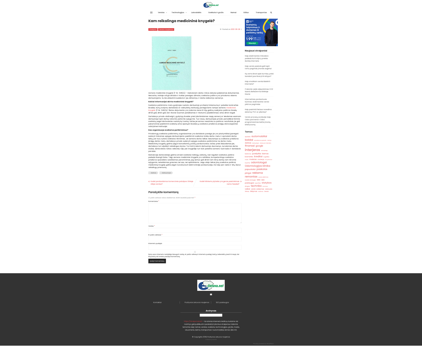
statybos (267, 182)
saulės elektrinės (263, 177)
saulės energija (250, 180)
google (259, 145)
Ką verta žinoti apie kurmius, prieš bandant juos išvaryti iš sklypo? (259, 75)
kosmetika (249, 157)
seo (258, 179)
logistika (266, 157)
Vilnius (247, 191)
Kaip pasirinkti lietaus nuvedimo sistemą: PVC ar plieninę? (258, 110)
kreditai (258, 156)
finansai (250, 145)
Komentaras (153, 201)
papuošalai (250, 169)
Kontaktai (157, 302)
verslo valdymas (257, 189)
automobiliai (259, 136)
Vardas (151, 226)
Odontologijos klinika (257, 166)
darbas (153, 173)
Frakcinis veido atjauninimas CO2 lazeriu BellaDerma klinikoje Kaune (259, 91)
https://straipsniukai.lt (193, 321)
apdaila (247, 137)
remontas (251, 176)
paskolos (261, 169)
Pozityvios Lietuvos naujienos (197, 302)
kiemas (265, 153)
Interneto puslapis (155, 243)
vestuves (268, 189)
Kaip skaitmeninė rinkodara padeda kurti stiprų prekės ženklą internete (256, 58)
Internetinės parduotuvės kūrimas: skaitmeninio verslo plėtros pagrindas (257, 102)
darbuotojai (166, 173)
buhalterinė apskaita (260, 140)
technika (256, 186)
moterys (261, 159)
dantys (269, 140)
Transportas (261, 12)
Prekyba (153, 29)
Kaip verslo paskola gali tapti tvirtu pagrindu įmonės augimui (258, 67)
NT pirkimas (268, 159)
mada (246, 159)
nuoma (247, 163)
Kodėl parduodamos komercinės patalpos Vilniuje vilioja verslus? (172, 182)
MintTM (214, 339)
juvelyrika (256, 153)
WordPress (270, 344)
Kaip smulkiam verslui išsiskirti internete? (257, 82)
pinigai (248, 173)
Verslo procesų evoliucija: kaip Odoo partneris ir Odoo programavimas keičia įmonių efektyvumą (258, 121)
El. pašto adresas (155, 235)
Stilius (246, 12)
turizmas (265, 186)
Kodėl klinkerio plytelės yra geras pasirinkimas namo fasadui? (219, 182)
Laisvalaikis (196, 12)
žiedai (266, 191)
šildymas (253, 191)
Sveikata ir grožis (216, 12)
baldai (249, 140)
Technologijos (178, 12)
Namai (233, 12)
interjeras (252, 150)
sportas (258, 183)
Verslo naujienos (166, 29)
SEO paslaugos (222, 302)
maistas (253, 159)
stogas (247, 186)
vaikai (247, 189)
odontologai (259, 162)
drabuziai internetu (265, 143)
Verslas (161, 12)
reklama (257, 173)
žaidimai (260, 191)
